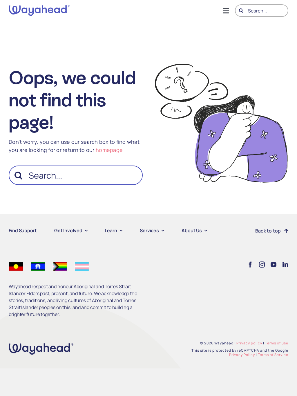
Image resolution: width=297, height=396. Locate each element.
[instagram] (262, 265)
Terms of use (276, 343)
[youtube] (273, 265)
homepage (109, 149)
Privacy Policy (242, 354)
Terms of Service (273, 354)
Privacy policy (249, 343)
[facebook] (250, 265)
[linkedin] (285, 265)
